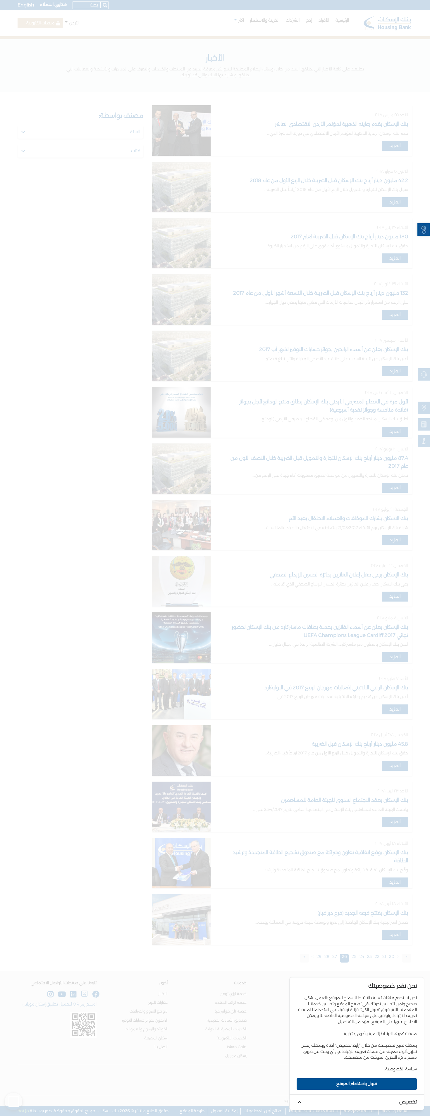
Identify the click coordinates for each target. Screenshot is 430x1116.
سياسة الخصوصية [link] (401, 1069)
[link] (423, 229)
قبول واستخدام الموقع (356, 1083)
